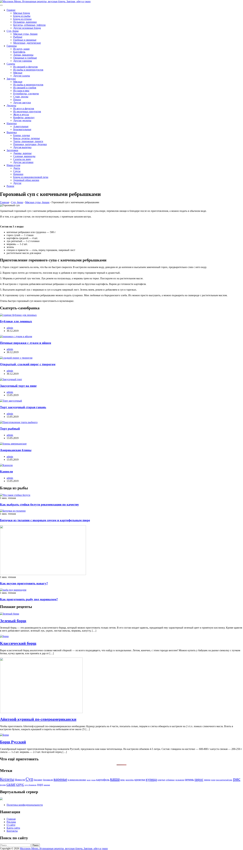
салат (11, 784)
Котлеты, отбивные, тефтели (29, 25)
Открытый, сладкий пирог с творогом (27, 364)
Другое (17, 183)
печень (189, 779)
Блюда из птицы (22, 19)
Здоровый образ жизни (26, 180)
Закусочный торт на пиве (18, 386)
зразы (93, 780)
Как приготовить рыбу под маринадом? (29, 599)
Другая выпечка (22, 147)
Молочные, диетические (27, 42)
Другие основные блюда (27, 28)
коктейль (130, 780)
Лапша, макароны (23, 54)
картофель (102, 779)
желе (89, 780)
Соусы (16, 171)
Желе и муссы (21, 114)
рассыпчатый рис (224, 780)
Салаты (11, 63)
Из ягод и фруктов (23, 108)
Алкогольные (20, 126)
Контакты (12, 830)
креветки (139, 779)
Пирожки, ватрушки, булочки (30, 144)
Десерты (11, 105)
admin (10, 327)
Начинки (18, 174)
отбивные (170, 780)
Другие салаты (21, 75)
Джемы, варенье (22, 153)
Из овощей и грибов (24, 87)
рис (236, 779)
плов (213, 780)
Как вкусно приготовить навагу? (24, 583)
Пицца (17, 99)
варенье (60, 779)
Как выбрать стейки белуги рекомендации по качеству (39, 504)
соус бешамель (30, 785)
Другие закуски (22, 102)
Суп (29, 779)
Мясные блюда (21, 13)
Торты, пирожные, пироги (28, 141)
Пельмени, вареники (25, 22)
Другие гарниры (22, 60)
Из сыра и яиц (21, 90)
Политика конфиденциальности (25, 804)
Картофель (19, 51)
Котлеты (7, 779)
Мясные (17, 72)
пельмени (179, 780)
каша (115, 779)
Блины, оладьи (21, 135)
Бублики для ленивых (16, 321)
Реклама (11, 821)
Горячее (11, 10)
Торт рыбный (10, 428)
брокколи (48, 779)
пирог (199, 779)
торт (40, 784)
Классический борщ (18, 643)
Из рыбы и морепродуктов (28, 69)
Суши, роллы (20, 96)
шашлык (47, 785)
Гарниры (12, 45)
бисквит (38, 779)
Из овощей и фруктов (25, 66)
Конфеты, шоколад (23, 117)
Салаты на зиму (22, 159)
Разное (10, 186)
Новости (20, 779)
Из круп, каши (21, 48)
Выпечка (12, 132)
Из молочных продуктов (27, 111)
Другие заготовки (23, 162)
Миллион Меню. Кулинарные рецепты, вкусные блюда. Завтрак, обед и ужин (64, 848)
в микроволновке (77, 779)
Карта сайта (13, 827)
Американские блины (15, 450)
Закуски (11, 78)
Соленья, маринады (24, 156)
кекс (122, 779)
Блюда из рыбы (21, 16)
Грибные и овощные (24, 39)
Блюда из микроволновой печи (30, 177)
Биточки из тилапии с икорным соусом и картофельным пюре (45, 520)
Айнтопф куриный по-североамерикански (38, 719)
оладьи (161, 779)
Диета (16, 168)
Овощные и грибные (25, 57)
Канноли (6, 471)
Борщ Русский (13, 742)
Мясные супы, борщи (25, 33)
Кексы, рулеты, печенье (26, 138)
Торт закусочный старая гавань (23, 407)
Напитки (12, 123)
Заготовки (12, 150)
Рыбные (17, 36)
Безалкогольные (22, 129)
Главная (11, 819)
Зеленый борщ (13, 621)
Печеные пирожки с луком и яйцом (25, 343)
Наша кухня (13, 165)
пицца (207, 779)
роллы (3, 785)
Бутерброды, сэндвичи (26, 93)
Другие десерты (22, 120)
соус (20, 784)
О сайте (11, 824)
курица (151, 779)
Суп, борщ (13, 31)
